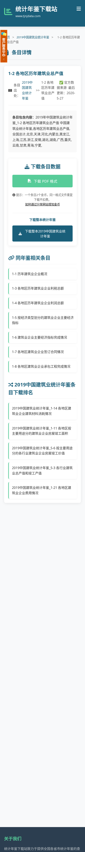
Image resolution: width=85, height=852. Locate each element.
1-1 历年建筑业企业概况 (29, 274)
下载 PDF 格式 (45, 181)
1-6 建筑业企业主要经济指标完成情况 (39, 337)
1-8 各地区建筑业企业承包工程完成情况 (41, 366)
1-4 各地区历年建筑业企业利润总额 (38, 303)
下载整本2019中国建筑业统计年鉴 (45, 233)
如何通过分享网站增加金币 (42, 204)
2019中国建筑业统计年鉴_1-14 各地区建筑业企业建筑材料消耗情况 (41, 411)
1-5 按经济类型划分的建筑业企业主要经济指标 (43, 320)
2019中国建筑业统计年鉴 (33, 37)
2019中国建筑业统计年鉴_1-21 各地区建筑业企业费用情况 (41, 490)
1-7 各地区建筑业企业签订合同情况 (38, 352)
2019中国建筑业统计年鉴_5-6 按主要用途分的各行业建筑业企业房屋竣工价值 (42, 451)
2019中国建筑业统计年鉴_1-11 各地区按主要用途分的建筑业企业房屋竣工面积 (41, 431)
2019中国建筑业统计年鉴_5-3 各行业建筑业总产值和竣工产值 (42, 470)
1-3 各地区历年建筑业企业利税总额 (38, 288)
